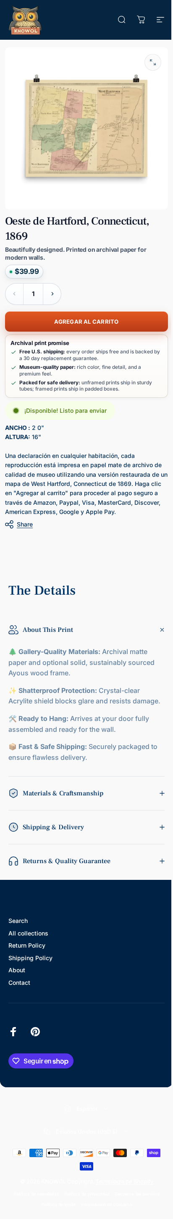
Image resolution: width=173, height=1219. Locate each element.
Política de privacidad (83, 1198)
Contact (19, 986)
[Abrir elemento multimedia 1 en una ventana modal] (152, 62)
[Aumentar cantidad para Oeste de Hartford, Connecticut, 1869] (52, 294)
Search (18, 925)
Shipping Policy (30, 962)
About (16, 974)
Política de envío (55, 1208)
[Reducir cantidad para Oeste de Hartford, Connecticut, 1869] (14, 294)
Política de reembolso (33, 1198)
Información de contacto (103, 1208)
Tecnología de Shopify (121, 1185)
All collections (28, 937)
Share (25, 524)
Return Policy (26, 949)
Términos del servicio (133, 1198)
